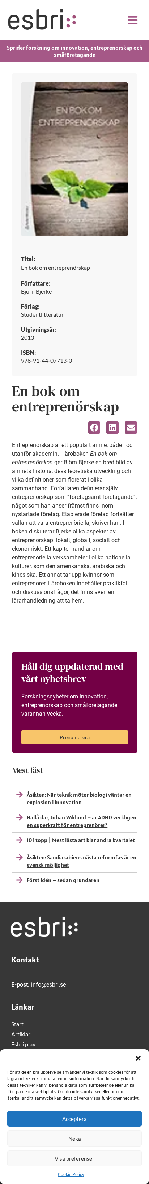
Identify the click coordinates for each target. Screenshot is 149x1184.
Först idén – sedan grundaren (63, 880)
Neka (74, 1138)
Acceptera (74, 1119)
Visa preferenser (74, 1158)
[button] (138, 1058)
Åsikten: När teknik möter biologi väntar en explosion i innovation (79, 798)
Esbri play (23, 1044)
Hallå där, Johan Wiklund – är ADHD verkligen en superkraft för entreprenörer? (81, 821)
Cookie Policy (71, 1174)
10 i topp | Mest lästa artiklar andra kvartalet (81, 840)
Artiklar (20, 1034)
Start (17, 1023)
